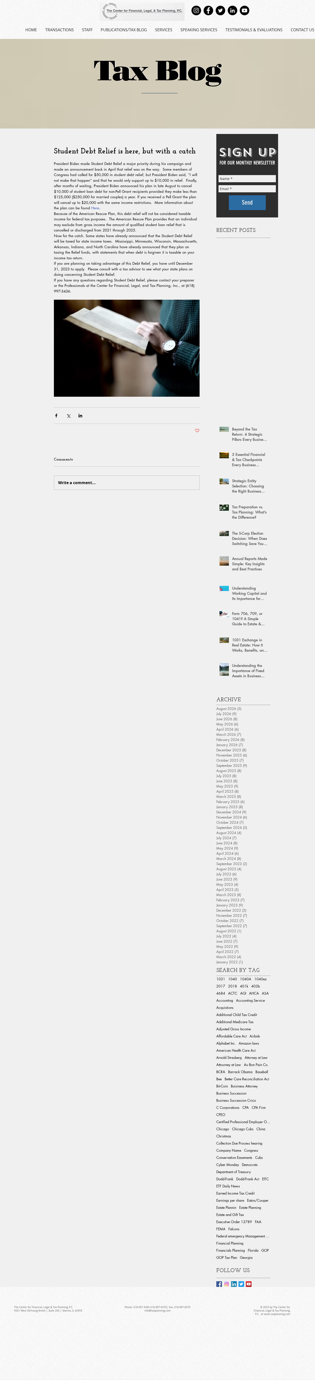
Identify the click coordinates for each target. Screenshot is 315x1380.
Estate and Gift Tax (230, 1215)
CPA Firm (259, 1107)
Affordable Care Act (231, 1036)
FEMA (220, 1229)
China (260, 1129)
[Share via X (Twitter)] (68, 415)
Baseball (261, 1072)
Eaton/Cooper (257, 1200)
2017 (220, 986)
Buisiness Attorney (244, 1086)
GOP (265, 1250)
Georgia (246, 1257)
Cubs (259, 1157)
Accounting (224, 1000)
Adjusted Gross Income (233, 1029)
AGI (243, 993)
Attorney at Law (256, 1057)
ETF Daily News (228, 1186)
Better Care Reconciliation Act (247, 1079)
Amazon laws (249, 1043)
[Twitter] (220, 10)
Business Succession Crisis (236, 1100)
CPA (245, 1107)
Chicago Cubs (242, 1129)
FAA (258, 1222)
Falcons (233, 1229)
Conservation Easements (234, 1157)
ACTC (232, 993)
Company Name (228, 1150)
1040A (245, 979)
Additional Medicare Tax (234, 1022)
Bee (219, 1079)
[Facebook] (208, 10)
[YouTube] (244, 10)
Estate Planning (250, 1207)
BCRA (220, 1072)
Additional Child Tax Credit (236, 1015)
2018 (232, 986)
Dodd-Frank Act (247, 1179)
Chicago (222, 1129)
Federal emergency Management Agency (243, 1236)
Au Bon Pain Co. (256, 1065)
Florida (253, 1250)
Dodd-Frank (224, 1179)
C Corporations (227, 1107)
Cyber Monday (227, 1165)
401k (244, 986)
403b (255, 986)
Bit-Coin (222, 1086)
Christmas (223, 1136)
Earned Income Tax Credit (235, 1193)
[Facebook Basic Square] (219, 1284)
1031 (220, 979)
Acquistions (225, 1007)
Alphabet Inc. (226, 1043)
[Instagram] (196, 10)
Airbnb (255, 1036)
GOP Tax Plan (226, 1257)
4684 (220, 993)
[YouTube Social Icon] (249, 1284)
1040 (232, 979)
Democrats (250, 1165)
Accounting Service (250, 1000)
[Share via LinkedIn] (80, 415)
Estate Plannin (226, 1207)
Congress (251, 1150)
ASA (265, 993)
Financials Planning (230, 1250)
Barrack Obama (240, 1072)
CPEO (220, 1115)
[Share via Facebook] (56, 415)
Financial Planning (229, 1243)
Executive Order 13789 (234, 1222)
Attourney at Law (228, 1065)
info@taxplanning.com (157, 1310)
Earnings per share (230, 1200)
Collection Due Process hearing (239, 1143)
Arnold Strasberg (229, 1057)
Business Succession (231, 1093)
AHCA (254, 993)
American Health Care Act (235, 1050)
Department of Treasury (233, 1172)
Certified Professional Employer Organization (243, 1122)
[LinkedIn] (232, 10)
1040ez (260, 979)
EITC (265, 1179)
